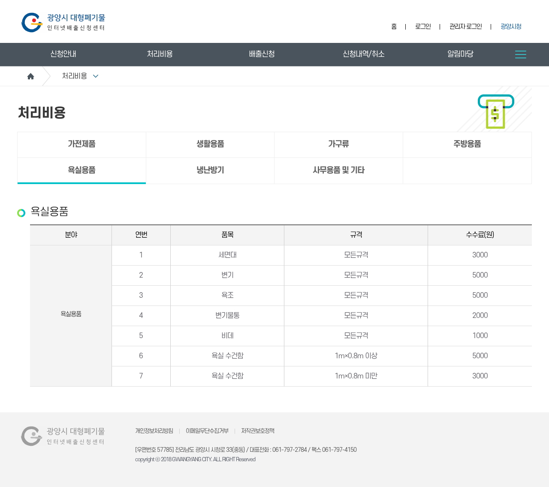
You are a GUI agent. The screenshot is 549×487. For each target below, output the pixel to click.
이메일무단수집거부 (207, 431)
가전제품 (81, 144)
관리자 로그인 (465, 26)
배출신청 (261, 54)
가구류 (338, 144)
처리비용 (159, 54)
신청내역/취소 (363, 54)
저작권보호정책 (257, 431)
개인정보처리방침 (154, 431)
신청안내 (63, 54)
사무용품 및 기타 (338, 170)
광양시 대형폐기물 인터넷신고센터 (63, 22)
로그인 (423, 26)
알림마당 (460, 54)
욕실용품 (81, 170)
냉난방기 (210, 170)
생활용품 (210, 144)
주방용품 (467, 144)
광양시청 (511, 26)
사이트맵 (520, 54)
